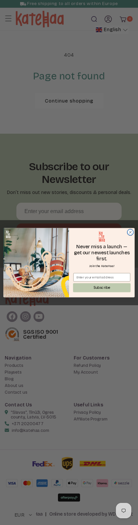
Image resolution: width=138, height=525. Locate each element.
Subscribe (101, 287)
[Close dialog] (130, 232)
